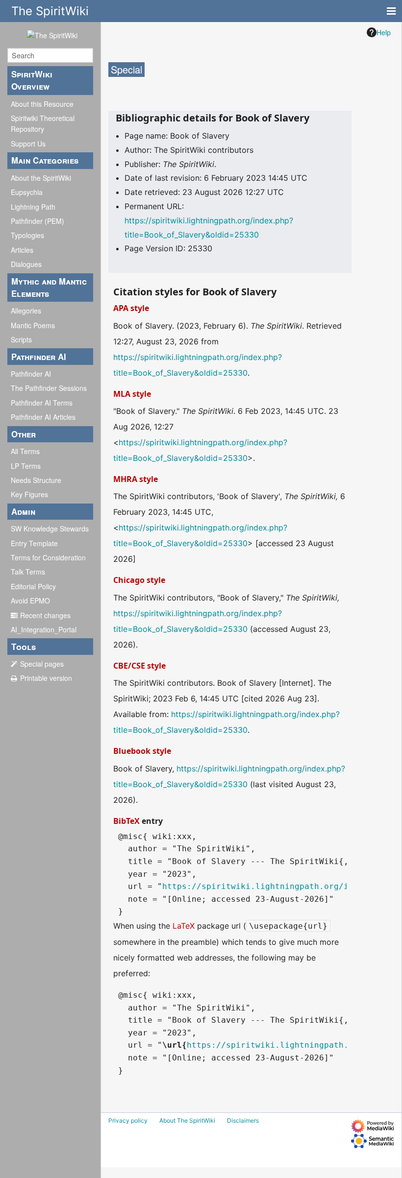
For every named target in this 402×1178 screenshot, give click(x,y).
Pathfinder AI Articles (43, 417)
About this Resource (42, 104)
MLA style (132, 393)
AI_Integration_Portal (43, 629)
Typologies (27, 235)
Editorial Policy (33, 586)
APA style (131, 308)
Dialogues (26, 264)
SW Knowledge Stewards (50, 528)
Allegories (26, 310)
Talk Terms (28, 572)
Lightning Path (33, 207)
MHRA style (135, 479)
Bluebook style (142, 750)
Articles (22, 250)
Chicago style (139, 580)
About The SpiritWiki (187, 1120)
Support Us (28, 143)
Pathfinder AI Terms (42, 403)
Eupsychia (27, 192)
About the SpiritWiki (41, 178)
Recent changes (45, 615)
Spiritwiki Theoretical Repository (43, 123)
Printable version (46, 678)
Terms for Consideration (48, 557)
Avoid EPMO (30, 600)
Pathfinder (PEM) (37, 221)
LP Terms (26, 466)
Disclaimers (243, 1120)
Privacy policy (128, 1120)
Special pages (42, 664)
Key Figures (29, 494)
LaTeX (184, 926)
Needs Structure (36, 480)
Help (384, 32)
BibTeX (126, 821)
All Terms (25, 451)
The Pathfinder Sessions (49, 388)
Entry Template (34, 543)
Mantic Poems (33, 325)
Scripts (21, 339)
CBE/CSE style (139, 665)
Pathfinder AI (31, 374)
